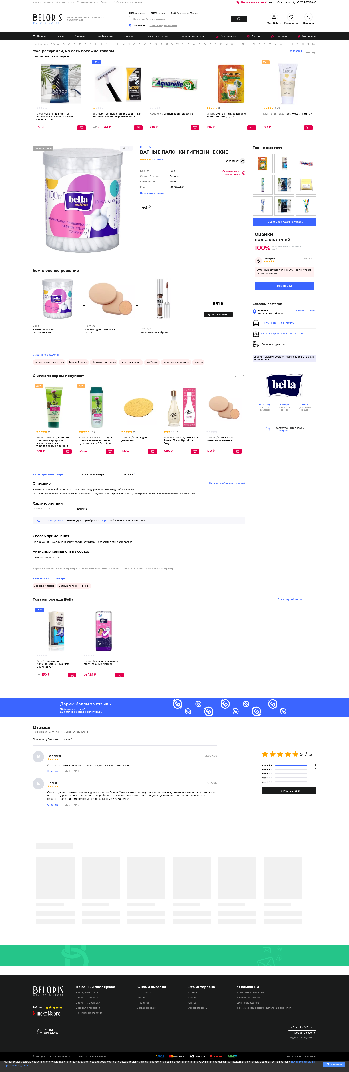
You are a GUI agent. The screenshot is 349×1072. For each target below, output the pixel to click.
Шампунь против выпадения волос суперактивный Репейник (96, 441)
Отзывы (193, 992)
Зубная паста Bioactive (171, 114)
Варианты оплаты (87, 998)
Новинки (281, 36)
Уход (61, 36)
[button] (218, 314)
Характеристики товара (48, 474)
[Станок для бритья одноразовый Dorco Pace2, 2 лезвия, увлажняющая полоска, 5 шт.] (284, 206)
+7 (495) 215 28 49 (302, 1027)
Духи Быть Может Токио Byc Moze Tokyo (181, 441)
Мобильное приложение (127, 2)
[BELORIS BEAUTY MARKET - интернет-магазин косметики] (47, 19)
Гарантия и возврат (93, 474)
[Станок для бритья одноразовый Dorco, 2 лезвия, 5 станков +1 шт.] (284, 185)
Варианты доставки (88, 1003)
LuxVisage (152, 362)
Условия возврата (87, 2)
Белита (198, 362)
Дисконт (129, 36)
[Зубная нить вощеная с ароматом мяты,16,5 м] (263, 163)
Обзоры (193, 998)
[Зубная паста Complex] (306, 163)
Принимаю (334, 1064)
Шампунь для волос (103, 362)
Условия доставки (43, 2)
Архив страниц (197, 1008)
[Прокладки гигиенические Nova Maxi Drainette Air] (284, 163)
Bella (172, 171)
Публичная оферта (249, 998)
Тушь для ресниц (130, 362)
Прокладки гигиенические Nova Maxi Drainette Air (52, 664)
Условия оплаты (65, 2)
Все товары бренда (290, 599)
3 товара (284, 405)
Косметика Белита (157, 36)
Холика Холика (77, 362)
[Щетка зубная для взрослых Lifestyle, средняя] (306, 206)
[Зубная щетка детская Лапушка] (263, 185)
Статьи (192, 1003)
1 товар (304, 405)
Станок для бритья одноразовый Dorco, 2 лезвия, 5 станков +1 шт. (56, 117)
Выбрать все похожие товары (285, 222)
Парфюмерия (104, 36)
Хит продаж (309, 36)
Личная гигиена (44, 586)
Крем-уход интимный (287, 114)
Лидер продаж (146, 1008)
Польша (174, 176)
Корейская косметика (176, 362)
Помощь (105, 2)
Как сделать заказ (87, 992)
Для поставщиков (248, 1003)
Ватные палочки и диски (74, 586)
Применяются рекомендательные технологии (265, 1008)
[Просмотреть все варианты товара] (138, 127)
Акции (256, 36)
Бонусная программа (89, 1013)
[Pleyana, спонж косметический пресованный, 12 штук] (306, 185)
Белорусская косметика (49, 362)
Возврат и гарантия (88, 1008)
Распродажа (228, 36)
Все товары (295, 51)
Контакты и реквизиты (251, 992)
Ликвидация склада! (192, 36)
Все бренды (40, 44)
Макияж (80, 36)
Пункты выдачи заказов (163, 25)
